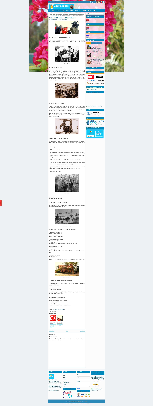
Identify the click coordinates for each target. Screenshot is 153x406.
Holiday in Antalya (52, 4)
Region (63, 10)
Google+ (63, 309)
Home (49, 1)
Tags (93, 42)
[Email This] (52, 311)
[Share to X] (54, 311)
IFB (64, 375)
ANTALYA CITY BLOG (76, 401)
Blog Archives (98, 42)
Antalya (58, 10)
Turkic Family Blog (66, 382)
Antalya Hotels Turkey (90, 69)
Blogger (86, 401)
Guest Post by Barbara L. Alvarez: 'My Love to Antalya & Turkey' (97, 60)
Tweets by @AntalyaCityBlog (91, 89)
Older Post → (82, 331)
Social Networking (82, 10)
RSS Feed (65, 380)
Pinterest (65, 379)
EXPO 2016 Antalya (74, 1)
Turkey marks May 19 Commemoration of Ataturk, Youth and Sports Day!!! (53, 325)
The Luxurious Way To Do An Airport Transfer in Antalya (96, 53)
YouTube (64, 386)
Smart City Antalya (69, 10)
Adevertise (90, 10)
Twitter (58, 309)
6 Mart (54, 14)
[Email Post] (50, 311)
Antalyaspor (67, 1)
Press (76, 10)
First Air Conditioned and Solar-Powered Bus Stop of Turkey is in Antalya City (97, 46)
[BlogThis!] (53, 311)
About (53, 10)
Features (61, 1)
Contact (94, 10)
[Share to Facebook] (55, 311)
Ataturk (70, 14)
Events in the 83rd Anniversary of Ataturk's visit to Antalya (62, 17)
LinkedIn (64, 377)
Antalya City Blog (53, 379)
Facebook (55, 309)
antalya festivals (65, 14)
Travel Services (55, 1)
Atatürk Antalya (75, 14)
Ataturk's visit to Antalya (57, 15)
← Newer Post (51, 331)
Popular (88, 42)
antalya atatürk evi (59, 14)
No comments (64, 19)
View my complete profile (54, 390)
